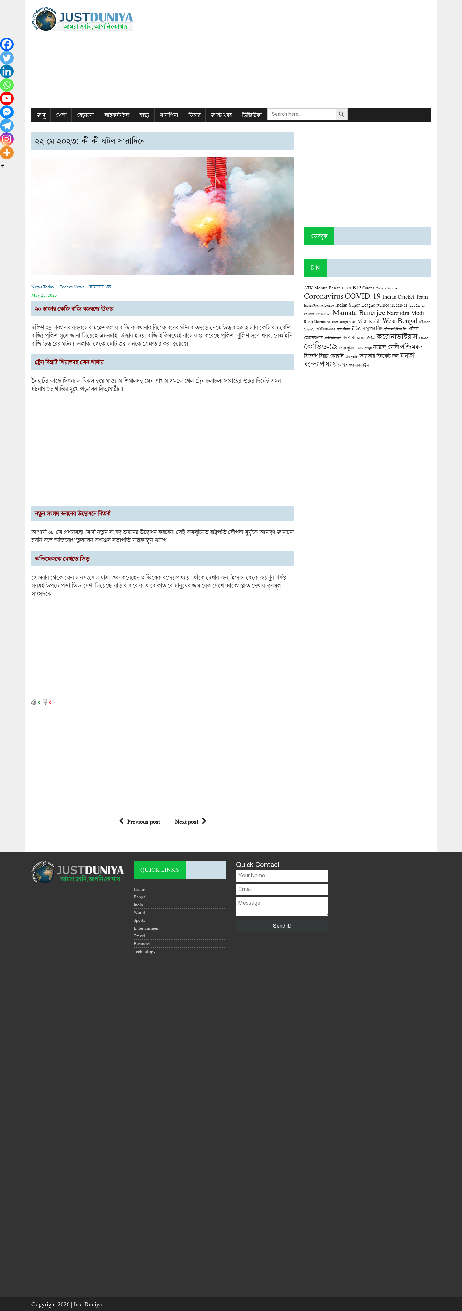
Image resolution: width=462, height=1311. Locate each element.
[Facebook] (7, 44)
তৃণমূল (368, 348)
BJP (357, 287)
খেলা (61, 115)
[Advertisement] (299, 54)
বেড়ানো (85, 115)
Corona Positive (386, 288)
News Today (42, 286)
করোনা (348, 337)
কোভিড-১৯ (321, 346)
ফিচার (194, 115)
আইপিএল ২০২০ (325, 329)
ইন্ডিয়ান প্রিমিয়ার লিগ (395, 329)
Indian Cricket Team (405, 296)
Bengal (140, 896)
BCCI (346, 288)
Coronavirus (323, 296)
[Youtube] (7, 98)
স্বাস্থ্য (144, 115)
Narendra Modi (405, 312)
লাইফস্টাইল (116, 115)
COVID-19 (363, 296)
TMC (352, 322)
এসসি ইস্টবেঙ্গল (332, 338)
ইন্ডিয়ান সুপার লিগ (367, 328)
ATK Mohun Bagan (322, 287)
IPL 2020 (382, 305)
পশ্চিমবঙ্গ (411, 347)
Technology (145, 951)
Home (139, 889)
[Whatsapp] (7, 85)
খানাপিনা (169, 115)
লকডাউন (362, 365)
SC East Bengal (337, 322)
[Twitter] (7, 58)
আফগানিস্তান (343, 329)
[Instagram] (7, 139)
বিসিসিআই (351, 356)
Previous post (143, 821)
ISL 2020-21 (398, 305)
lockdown (323, 313)
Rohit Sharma (315, 321)
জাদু (41, 115)
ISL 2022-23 (417, 305)
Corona (368, 287)
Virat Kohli (369, 321)
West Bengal (399, 320)
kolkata (309, 314)
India (138, 904)
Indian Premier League (319, 305)
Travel (139, 935)
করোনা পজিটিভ (365, 338)
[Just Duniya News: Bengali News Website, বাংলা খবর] (94, 19)
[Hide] (2, 166)
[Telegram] (7, 125)
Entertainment (147, 928)
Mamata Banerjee (359, 312)
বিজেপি (311, 356)
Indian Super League (355, 305)
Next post (186, 821)
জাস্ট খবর (221, 115)
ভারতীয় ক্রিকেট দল (378, 356)
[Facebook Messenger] (7, 112)
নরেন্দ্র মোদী (386, 347)
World (139, 912)
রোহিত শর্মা (346, 365)
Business (142, 943)
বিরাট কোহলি (331, 356)
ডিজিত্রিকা (252, 115)
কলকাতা (423, 338)
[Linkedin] (7, 71)
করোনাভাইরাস (396, 336)
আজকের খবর (100, 286)
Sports (139, 920)
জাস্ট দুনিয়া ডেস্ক (351, 348)
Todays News (72, 286)
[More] (7, 152)
